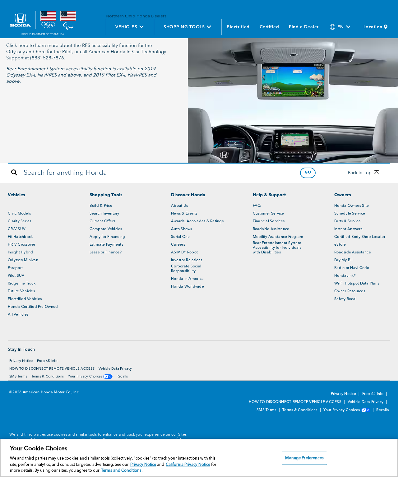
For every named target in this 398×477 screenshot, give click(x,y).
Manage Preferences (304, 458)
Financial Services (269, 221)
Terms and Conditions (121, 471)
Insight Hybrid (20, 252)
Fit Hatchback (20, 237)
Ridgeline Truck (21, 283)
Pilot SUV (16, 276)
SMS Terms (18, 376)
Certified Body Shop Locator (359, 237)
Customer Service (268, 213)
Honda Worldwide (187, 287)
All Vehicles (18, 315)
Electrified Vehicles (25, 299)
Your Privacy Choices (85, 376)
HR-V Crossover (21, 245)
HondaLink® (345, 276)
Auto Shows (181, 229)
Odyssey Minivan (23, 260)
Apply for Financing (107, 237)
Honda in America (187, 279)
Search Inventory (104, 213)
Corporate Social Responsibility (186, 269)
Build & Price (101, 206)
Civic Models (19, 213)
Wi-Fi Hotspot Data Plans (356, 283)
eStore (340, 245)
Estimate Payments (106, 245)
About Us (179, 206)
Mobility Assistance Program (278, 237)
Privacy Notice (21, 361)
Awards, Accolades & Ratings (197, 221)
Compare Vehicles (106, 229)
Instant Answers (348, 229)
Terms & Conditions (47, 376)
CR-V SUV (16, 229)
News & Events (184, 213)
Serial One (180, 237)
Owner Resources (349, 291)
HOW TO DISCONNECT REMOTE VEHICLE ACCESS (52, 369)
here (23, 46)
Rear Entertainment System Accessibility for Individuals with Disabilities (277, 247)
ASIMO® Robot (184, 252)
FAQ (257, 206)
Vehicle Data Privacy (115, 369)
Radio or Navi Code (351, 268)
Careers (178, 245)
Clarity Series (19, 221)
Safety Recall (345, 299)
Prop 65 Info (47, 361)
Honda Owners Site (351, 206)
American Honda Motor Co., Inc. (51, 392)
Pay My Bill (344, 260)
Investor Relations (186, 260)
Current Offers (102, 221)
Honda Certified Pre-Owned (33, 307)
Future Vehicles (21, 291)
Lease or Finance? (106, 252)
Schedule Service (349, 213)
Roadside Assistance (271, 229)
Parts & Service (347, 221)
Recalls (122, 376)
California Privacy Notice (188, 465)
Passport (15, 268)
